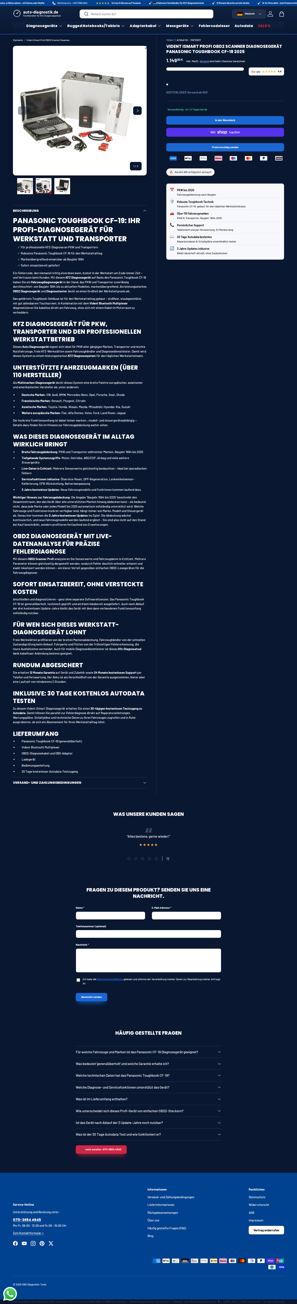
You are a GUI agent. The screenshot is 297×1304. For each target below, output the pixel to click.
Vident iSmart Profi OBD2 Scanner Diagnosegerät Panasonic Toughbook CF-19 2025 (49, 40)
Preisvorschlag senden (226, 149)
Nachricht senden (91, 997)
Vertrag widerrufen (266, 1230)
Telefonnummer (91, 926)
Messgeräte (177, 25)
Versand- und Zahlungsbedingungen (170, 1197)
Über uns (153, 1220)
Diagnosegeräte (41, 25)
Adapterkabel (143, 25)
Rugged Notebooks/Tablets (93, 25)
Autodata (244, 25)
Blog (150, 1236)
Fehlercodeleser (214, 25)
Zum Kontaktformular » (28, 1233)
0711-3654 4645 (27, 1219)
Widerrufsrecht (259, 1204)
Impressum (256, 1220)
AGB (251, 1212)
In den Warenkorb (225, 120)
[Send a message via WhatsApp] (10, 1294)
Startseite (18, 40)
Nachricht (81, 944)
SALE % (264, 25)
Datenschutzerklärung (110, 979)
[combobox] (146, 13)
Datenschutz (257, 1197)
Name (79, 907)
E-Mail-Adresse (161, 907)
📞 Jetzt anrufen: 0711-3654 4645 (101, 1149)
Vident (170, 40)
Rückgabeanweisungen (162, 1212)
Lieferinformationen (160, 1204)
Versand (204, 61)
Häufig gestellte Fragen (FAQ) (166, 1228)
